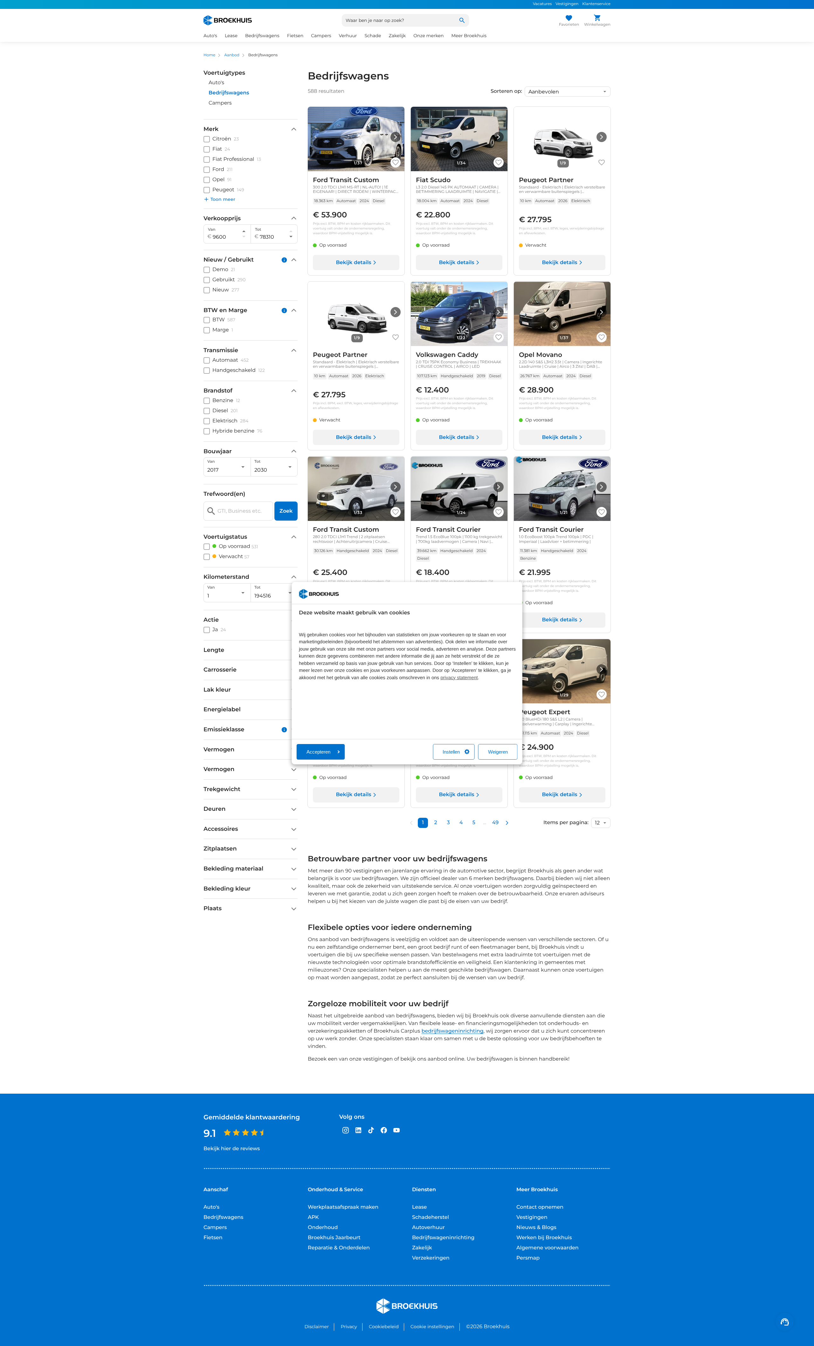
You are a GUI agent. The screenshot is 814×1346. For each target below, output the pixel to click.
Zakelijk (422, 1248)
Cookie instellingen (432, 1326)
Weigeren (498, 752)
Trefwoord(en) (224, 494)
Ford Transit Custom (346, 180)
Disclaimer (316, 1326)
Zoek (286, 511)
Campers (220, 103)
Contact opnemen (539, 1207)
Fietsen (213, 1238)
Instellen (451, 752)
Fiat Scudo (433, 180)
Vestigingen (566, 4)
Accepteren (318, 752)
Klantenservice (596, 4)
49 (495, 823)
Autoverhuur (428, 1228)
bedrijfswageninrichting (452, 1031)
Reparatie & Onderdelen (339, 1248)
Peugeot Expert (544, 712)
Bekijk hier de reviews (232, 1149)
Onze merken (428, 35)
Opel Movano (540, 355)
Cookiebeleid (384, 1326)
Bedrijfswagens (223, 1217)
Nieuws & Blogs (536, 1228)
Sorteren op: (506, 91)
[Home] (228, 20)
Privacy (349, 1326)
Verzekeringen (431, 1258)
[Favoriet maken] (395, 162)
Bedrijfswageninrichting (443, 1238)
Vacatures (542, 4)
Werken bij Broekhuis (544, 1238)
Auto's (216, 83)
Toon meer (222, 199)
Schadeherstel (430, 1217)
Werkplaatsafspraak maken (343, 1207)
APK (313, 1217)
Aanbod (231, 55)
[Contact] (785, 1322)
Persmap (528, 1258)
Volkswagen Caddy (447, 355)
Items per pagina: (566, 822)
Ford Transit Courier (448, 530)
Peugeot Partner (546, 180)
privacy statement (459, 677)
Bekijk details (353, 263)
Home (209, 55)
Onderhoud (323, 1228)
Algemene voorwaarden (547, 1248)
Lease (419, 1207)
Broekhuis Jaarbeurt (334, 1238)
